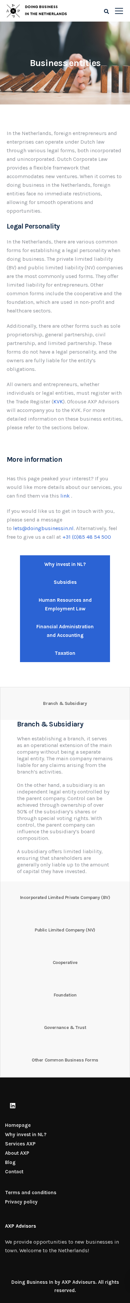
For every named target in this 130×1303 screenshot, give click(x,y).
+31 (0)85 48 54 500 (86, 537)
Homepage (18, 1125)
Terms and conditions (30, 1193)
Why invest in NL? (25, 1134)
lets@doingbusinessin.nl (43, 528)
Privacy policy (21, 1202)
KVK (58, 401)
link (65, 496)
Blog (10, 1162)
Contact (14, 1172)
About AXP (17, 1153)
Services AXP (20, 1144)
